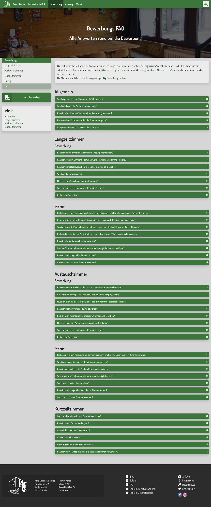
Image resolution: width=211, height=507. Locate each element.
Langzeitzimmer (12, 65)
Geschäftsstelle (141, 492)
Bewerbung (56, 4)
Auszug (69, 4)
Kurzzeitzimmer (12, 75)
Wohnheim (19, 4)
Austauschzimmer (13, 70)
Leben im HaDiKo (37, 4)
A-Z (68, 70)
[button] (132, 99)
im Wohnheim (170, 70)
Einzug (7, 80)
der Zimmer (116, 70)
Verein (79, 4)
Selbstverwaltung (142, 488)
